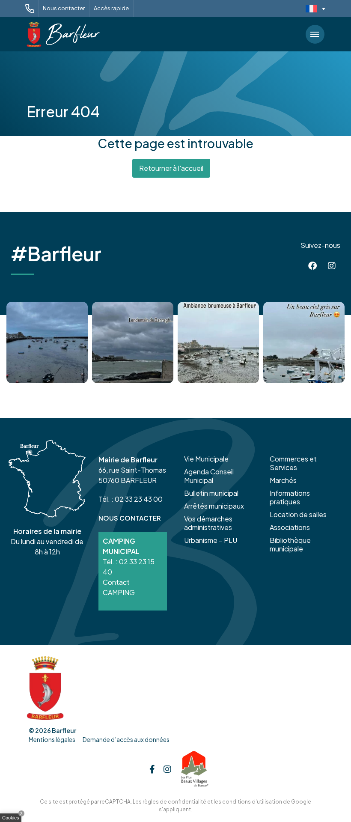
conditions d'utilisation (252, 801)
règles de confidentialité (174, 801)
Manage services (12, 819)
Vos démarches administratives (208, 523)
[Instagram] (331, 265)
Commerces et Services (293, 463)
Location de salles (298, 514)
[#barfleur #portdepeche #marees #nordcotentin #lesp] (304, 342)
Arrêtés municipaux (214, 505)
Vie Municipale (206, 458)
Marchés (283, 480)
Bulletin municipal (211, 492)
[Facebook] (312, 265)
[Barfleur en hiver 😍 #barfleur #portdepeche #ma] (47, 342)
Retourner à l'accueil (171, 168)
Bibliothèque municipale (290, 544)
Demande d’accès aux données (126, 739)
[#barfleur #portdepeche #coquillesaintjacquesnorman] (218, 342)
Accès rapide (111, 8)
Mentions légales (52, 739)
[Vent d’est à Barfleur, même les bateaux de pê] (132, 342)
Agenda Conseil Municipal (209, 476)
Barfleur (64, 730)
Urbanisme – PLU (210, 540)
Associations (290, 527)
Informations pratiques (290, 497)
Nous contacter (64, 8)
